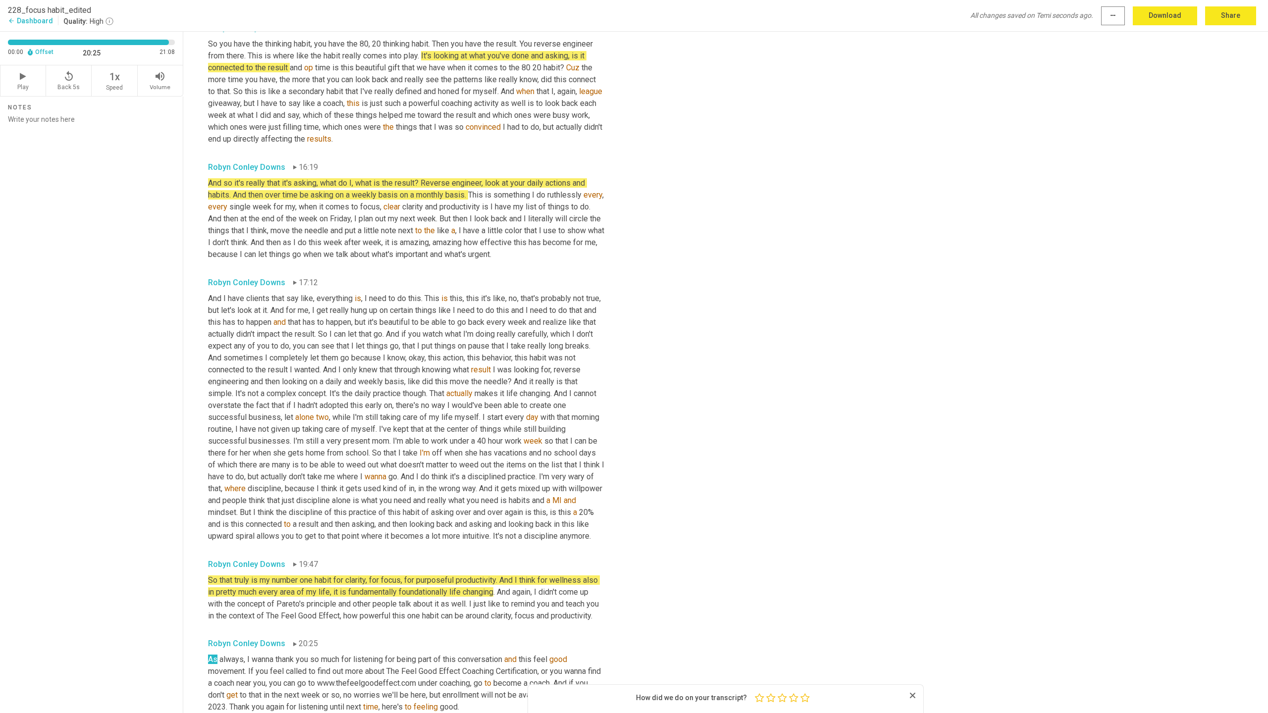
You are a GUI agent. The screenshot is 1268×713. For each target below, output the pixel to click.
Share (1230, 15)
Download (1165, 15)
